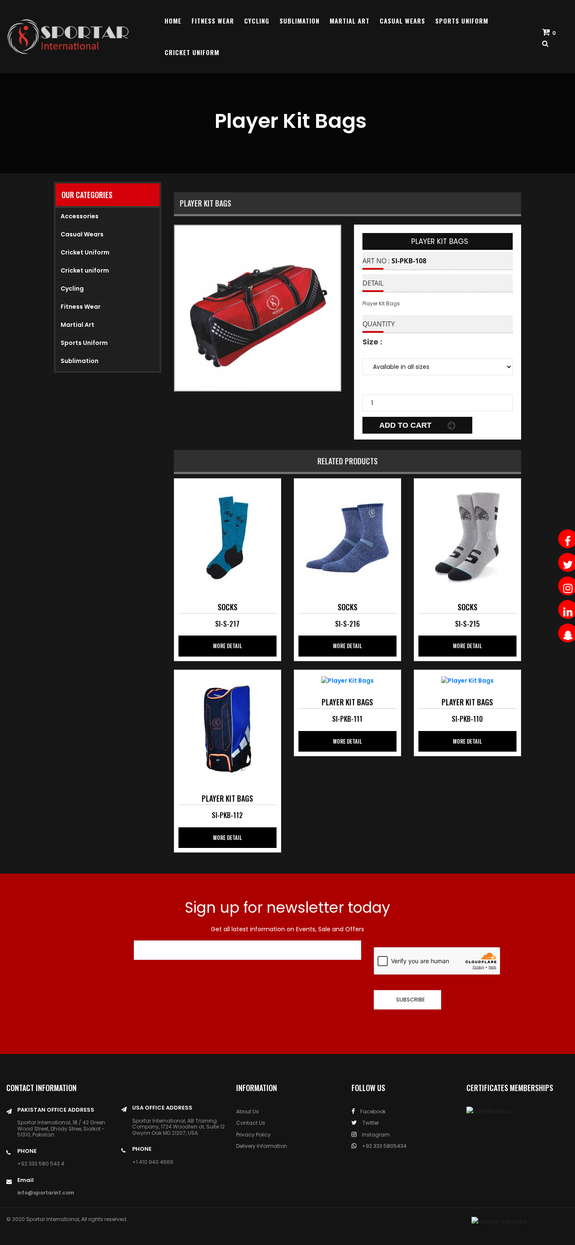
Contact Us (250, 1122)
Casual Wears (402, 20)
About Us (247, 1111)
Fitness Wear (213, 20)
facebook (372, 1111)
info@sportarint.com (45, 1192)
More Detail (227, 645)
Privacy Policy (253, 1134)
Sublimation (299, 20)
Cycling (256, 20)
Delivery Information (261, 1146)
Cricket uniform (85, 270)
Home (173, 20)
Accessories (79, 216)
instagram (375, 1134)
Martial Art (350, 20)
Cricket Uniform (192, 52)
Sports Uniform (461, 20)
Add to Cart (406, 425)
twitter (370, 1122)
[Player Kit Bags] (227, 536)
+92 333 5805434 (384, 1146)
